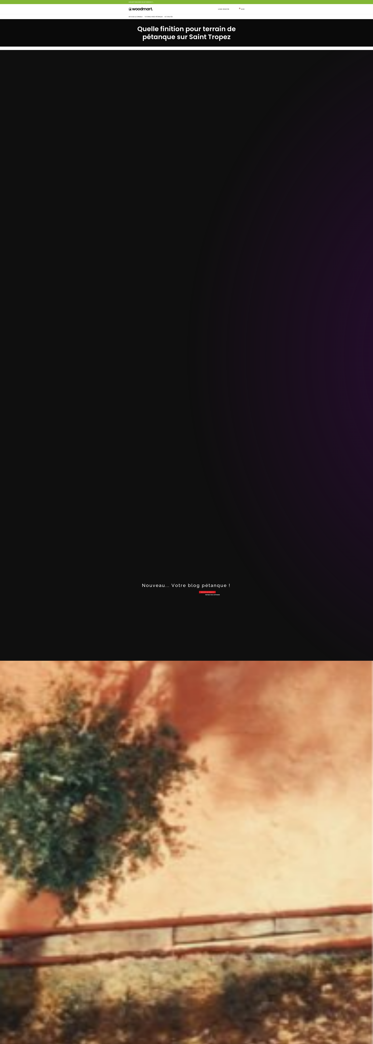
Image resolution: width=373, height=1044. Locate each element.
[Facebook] (243, 2)
